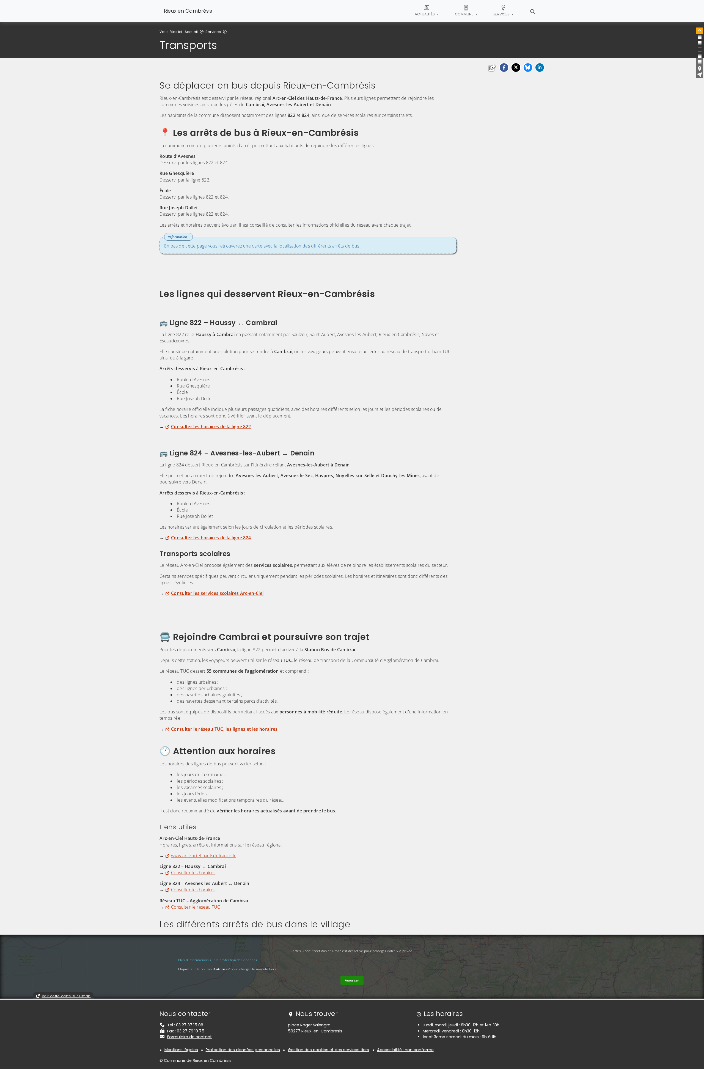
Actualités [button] (425, 14)
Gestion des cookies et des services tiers (328, 1049)
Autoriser (352, 980)
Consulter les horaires (193, 873)
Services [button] (501, 14)
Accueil (191, 31)
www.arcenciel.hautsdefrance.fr (203, 856)
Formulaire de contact (189, 1037)
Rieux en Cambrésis (188, 10)
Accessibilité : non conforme (405, 1049)
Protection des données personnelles (243, 1049)
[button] (504, 67)
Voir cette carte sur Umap (66, 996)
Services (213, 31)
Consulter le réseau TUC (195, 907)
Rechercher (533, 11)
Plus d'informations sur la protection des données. (218, 960)
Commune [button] (464, 14)
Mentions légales (181, 1049)
